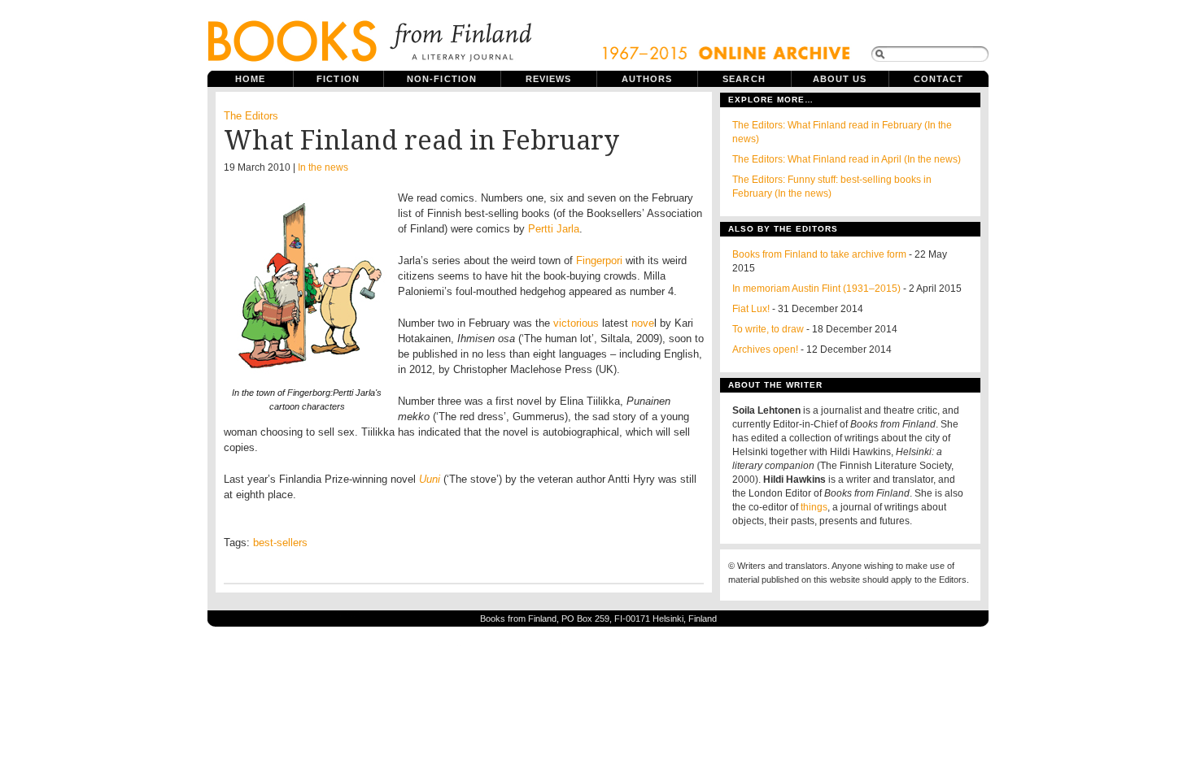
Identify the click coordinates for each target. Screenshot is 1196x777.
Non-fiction (442, 79)
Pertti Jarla (553, 229)
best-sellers (280, 542)
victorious (576, 323)
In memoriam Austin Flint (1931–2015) (816, 288)
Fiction (338, 79)
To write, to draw (768, 329)
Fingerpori (601, 260)
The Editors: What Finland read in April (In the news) (846, 159)
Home (250, 79)
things (814, 507)
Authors (647, 79)
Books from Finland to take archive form (819, 254)
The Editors (251, 116)
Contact (939, 79)
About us (840, 79)
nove (642, 323)
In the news (323, 167)
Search (744, 79)
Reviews (549, 79)
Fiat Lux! (751, 309)
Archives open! (765, 349)
